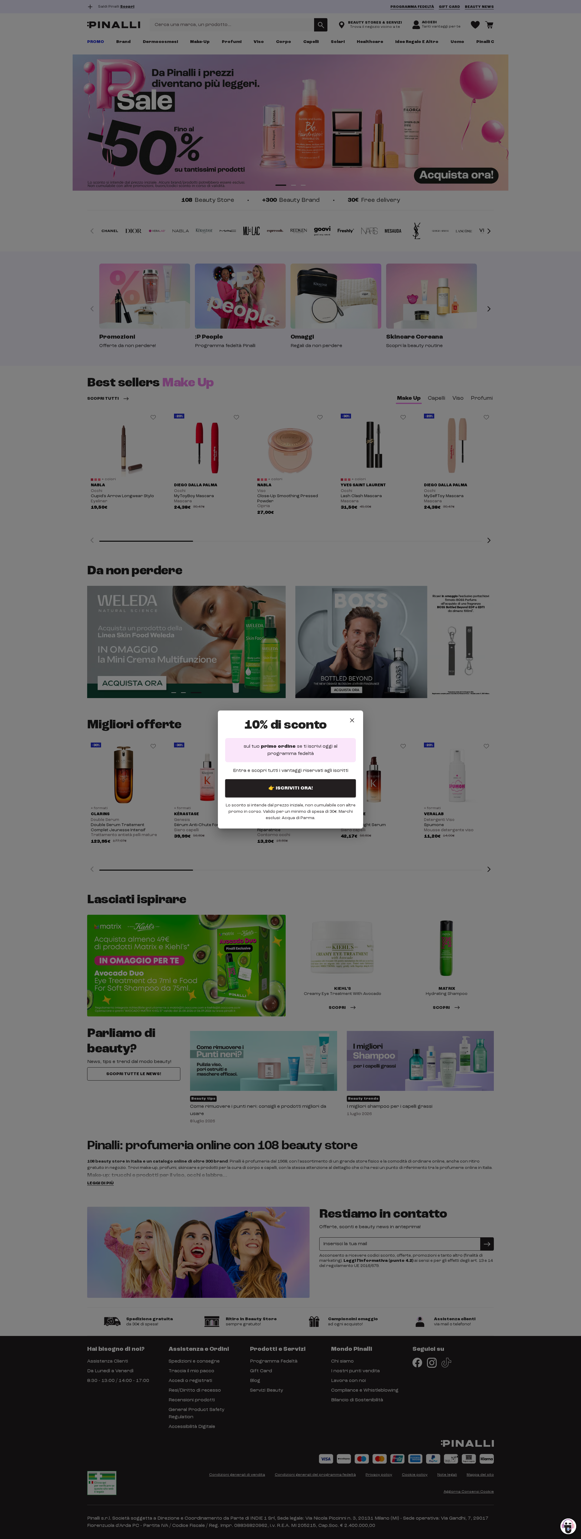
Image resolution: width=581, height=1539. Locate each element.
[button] (568, 1526)
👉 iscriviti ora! (290, 788)
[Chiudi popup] (352, 720)
